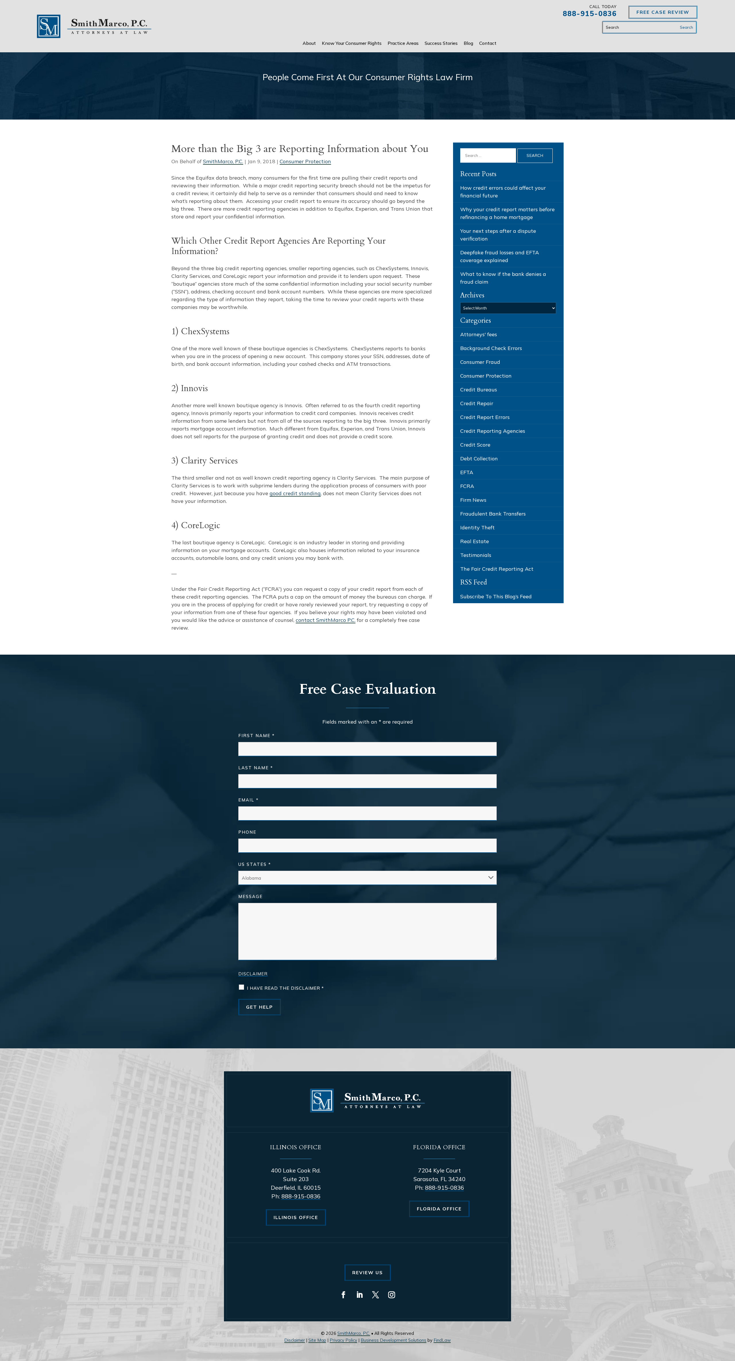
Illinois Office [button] (296, 1217)
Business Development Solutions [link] (393, 1340)
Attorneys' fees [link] (478, 334)
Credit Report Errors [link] (485, 417)
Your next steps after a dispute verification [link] (498, 235)
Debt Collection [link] (479, 458)
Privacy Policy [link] (343, 1340)
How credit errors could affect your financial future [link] (503, 191)
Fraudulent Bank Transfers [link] (493, 513)
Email (248, 800)
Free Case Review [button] (663, 12)
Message (250, 896)
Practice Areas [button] (403, 43)
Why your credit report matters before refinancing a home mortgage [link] (507, 213)
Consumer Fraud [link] (480, 362)
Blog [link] (468, 43)
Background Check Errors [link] (491, 348)
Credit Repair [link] (476, 403)
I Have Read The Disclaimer (285, 988)
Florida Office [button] (439, 1209)
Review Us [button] (367, 1272)
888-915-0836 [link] (590, 13)
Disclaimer (253, 973)
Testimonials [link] (475, 555)
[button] (343, 1295)
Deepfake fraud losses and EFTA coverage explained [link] (499, 256)
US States (254, 864)
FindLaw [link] (442, 1340)
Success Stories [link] (441, 43)
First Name (256, 735)
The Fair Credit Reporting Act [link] (496, 569)
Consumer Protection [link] (305, 161)
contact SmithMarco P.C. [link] (325, 620)
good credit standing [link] (295, 493)
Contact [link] (487, 43)
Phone (247, 832)
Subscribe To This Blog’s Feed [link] (496, 596)
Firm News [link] (473, 500)
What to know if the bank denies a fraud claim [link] (503, 278)
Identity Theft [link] (477, 527)
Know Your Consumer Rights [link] (352, 43)
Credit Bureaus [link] (478, 389)
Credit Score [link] (475, 444)
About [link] (309, 43)
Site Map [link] (317, 1340)
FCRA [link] (467, 486)
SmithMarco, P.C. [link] (223, 161)
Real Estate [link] (474, 541)
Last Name (255, 767)
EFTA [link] (466, 472)
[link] (94, 26)
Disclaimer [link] (294, 1340)
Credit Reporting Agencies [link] (492, 431)
